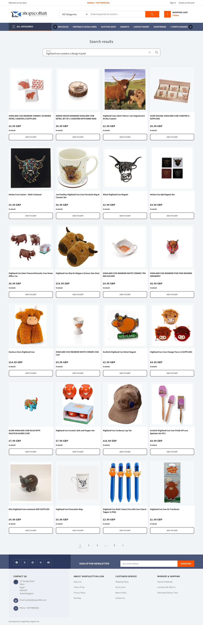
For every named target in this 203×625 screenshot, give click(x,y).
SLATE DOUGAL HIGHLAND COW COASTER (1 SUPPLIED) (170, 117)
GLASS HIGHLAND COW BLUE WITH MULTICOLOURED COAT (24, 432)
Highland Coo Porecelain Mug (69, 509)
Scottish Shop (106, 26)
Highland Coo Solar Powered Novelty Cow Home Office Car (31, 274)
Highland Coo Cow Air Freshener (164, 509)
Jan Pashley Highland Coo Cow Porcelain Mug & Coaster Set (77, 196)
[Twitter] (24, 562)
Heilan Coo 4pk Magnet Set (162, 194)
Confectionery (139, 26)
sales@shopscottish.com (36, 600)
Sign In (173, 2)
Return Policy (121, 592)
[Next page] (122, 545)
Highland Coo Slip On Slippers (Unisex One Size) (77, 273)
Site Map (77, 598)
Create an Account (186, 2)
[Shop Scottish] (32, 14)
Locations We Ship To (166, 587)
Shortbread (158, 26)
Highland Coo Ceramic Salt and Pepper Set (75, 430)
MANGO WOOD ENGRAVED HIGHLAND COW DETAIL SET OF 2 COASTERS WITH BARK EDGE (76, 117)
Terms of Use (79, 587)
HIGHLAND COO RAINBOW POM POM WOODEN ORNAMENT (171, 274)
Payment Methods (164, 581)
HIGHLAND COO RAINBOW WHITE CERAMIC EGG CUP (77, 353)
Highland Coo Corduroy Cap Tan (117, 430)
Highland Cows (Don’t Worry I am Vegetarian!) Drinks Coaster (124, 117)
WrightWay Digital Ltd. (30, 621)
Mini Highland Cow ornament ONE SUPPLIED (29, 509)
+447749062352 (102, 2)
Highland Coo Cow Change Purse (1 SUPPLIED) (171, 352)
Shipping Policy (122, 581)
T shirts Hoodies (177, 26)
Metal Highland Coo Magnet (115, 194)
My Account (120, 587)
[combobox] (101, 52)
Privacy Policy (79, 592)
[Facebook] (16, 562)
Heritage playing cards (83, 26)
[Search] (152, 14)
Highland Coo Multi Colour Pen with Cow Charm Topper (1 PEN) (124, 510)
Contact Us (120, 598)
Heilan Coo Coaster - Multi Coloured (25, 194)
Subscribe (186, 563)
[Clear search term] (149, 52)
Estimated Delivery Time (167, 592)
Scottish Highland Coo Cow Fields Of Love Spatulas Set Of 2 (169, 432)
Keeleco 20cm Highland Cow (22, 352)
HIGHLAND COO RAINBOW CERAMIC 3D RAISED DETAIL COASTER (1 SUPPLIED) (30, 117)
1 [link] (80, 545)
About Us (77, 581)
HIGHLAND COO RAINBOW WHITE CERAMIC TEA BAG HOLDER (124, 274)
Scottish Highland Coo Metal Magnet (119, 352)
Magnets (122, 26)
